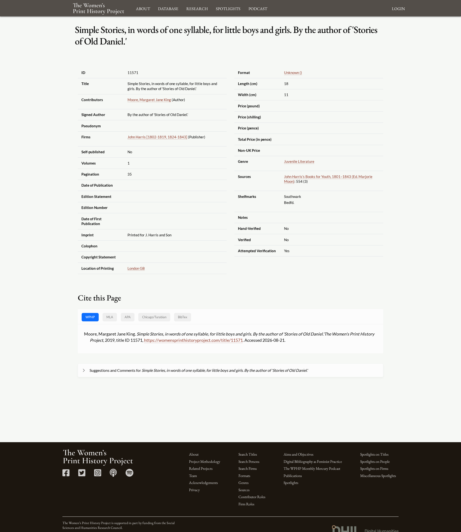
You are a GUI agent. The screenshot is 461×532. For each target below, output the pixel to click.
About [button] (143, 8)
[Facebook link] (65, 474)
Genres (243, 482)
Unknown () (293, 72)
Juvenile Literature (299, 161)
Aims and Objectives (298, 454)
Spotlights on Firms (374, 468)
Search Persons (248, 461)
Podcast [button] (258, 8)
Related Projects (200, 468)
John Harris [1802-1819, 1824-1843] (157, 137)
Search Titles (247, 454)
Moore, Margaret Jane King (149, 100)
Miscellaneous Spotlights (378, 475)
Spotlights (291, 482)
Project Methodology (204, 461)
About (194, 454)
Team (193, 475)
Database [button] (168, 8)
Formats (244, 475)
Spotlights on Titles (374, 454)
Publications (293, 475)
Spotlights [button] (228, 8)
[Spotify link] (129, 474)
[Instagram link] (97, 474)
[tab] (154, 317)
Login (398, 8)
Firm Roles (246, 504)
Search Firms (247, 468)
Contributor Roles (251, 496)
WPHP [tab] (90, 317)
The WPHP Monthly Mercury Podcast (312, 468)
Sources (243, 489)
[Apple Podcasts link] (113, 474)
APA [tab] (128, 317)
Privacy (194, 489)
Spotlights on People (375, 461)
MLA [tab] (109, 317)
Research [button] (197, 8)
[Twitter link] (81, 474)
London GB (136, 268)
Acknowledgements (203, 482)
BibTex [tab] (182, 317)
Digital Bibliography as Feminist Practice (313, 461)
